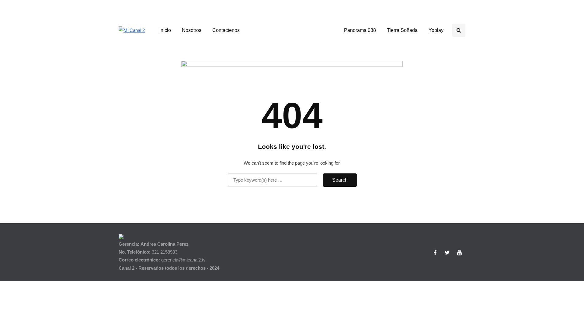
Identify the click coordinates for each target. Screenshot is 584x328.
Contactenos (226, 30)
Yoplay (436, 30)
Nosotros (191, 30)
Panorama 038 (360, 30)
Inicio (165, 30)
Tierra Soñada (402, 30)
